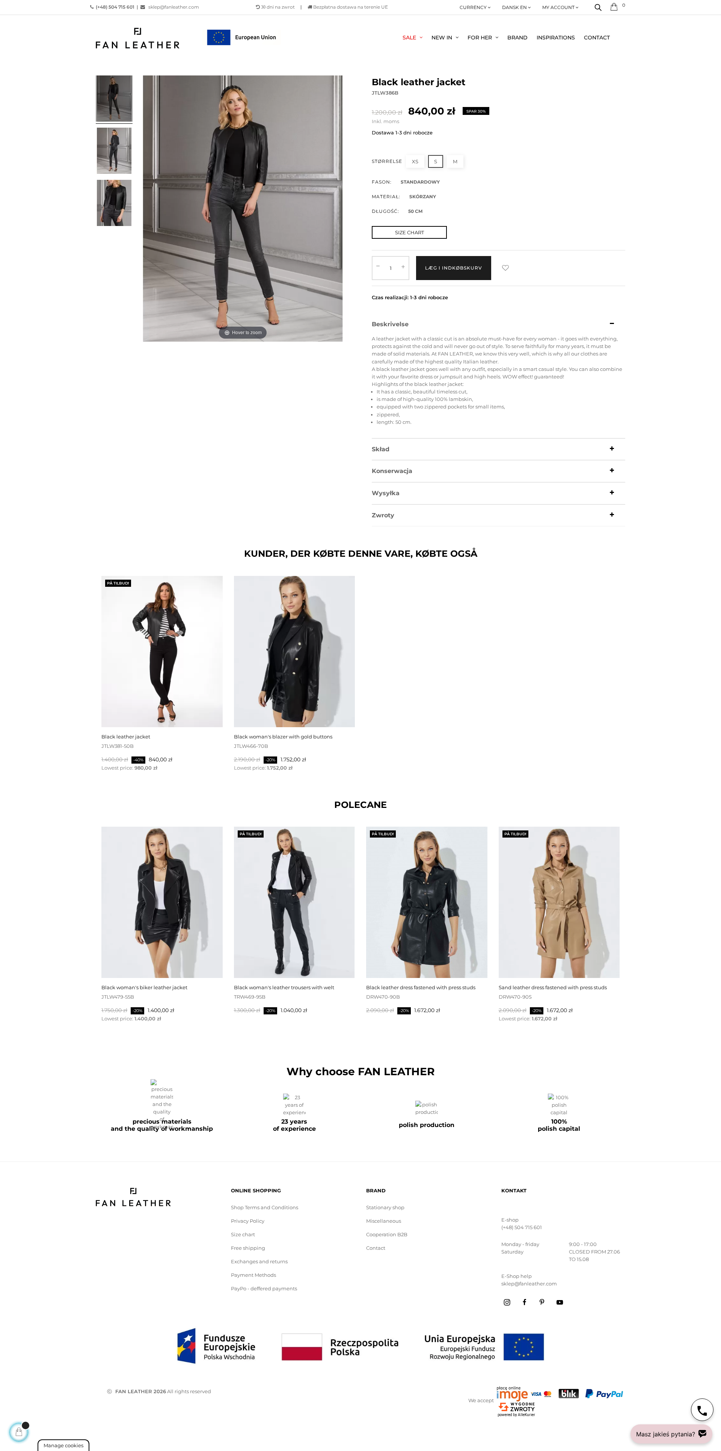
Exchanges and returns (259, 1261)
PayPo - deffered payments (264, 1288)
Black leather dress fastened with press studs (420, 987)
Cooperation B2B (386, 1234)
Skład (380, 449)
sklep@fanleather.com (173, 7)
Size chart (243, 1234)
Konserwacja (392, 471)
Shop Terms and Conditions (264, 1207)
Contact (375, 1248)
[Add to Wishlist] (505, 268)
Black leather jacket (125, 737)
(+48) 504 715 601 (521, 1227)
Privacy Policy (247, 1221)
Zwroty (383, 515)
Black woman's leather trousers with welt (284, 987)
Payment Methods (253, 1275)
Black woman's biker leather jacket (144, 987)
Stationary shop (385, 1207)
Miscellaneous (383, 1221)
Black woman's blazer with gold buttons (283, 737)
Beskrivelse (390, 324)
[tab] (498, 324)
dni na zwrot (278, 7)
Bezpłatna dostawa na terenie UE (350, 7)
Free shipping (248, 1248)
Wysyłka (386, 493)
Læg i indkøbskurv (453, 268)
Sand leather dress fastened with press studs (553, 987)
